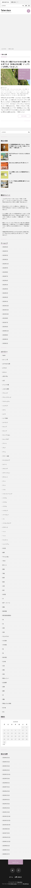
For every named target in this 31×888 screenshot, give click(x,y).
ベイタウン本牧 (8, 92)
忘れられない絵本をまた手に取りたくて (18, 162)
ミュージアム (5, 544)
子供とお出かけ (7, 93)
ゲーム (4, 451)
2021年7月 (5, 322)
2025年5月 (5, 255)
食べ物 (4, 707)
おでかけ (24, 72)
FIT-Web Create (12, 883)
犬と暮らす (14, 95)
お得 (8, 89)
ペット (23, 75)
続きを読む (24, 116)
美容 (3, 674)
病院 (3, 670)
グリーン (4, 443)
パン (3, 519)
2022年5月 (5, 284)
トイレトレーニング (7, 493)
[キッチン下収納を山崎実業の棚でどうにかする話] (4, 184)
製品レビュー (5, 678)
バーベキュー (5, 514)
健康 (3, 552)
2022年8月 (5, 272)
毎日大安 (8, 95)
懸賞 (3, 569)
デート (4, 481)
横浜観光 (3, 95)
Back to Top (15, 862)
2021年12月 (5, 305)
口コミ (24, 92)
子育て (4, 560)
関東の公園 (22, 95)
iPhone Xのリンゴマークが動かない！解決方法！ (14, 206)
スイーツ (4, 464)
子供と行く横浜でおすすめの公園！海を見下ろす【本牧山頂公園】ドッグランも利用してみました (15, 64)
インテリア (5, 405)
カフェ (4, 409)
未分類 (4, 594)
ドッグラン (23, 90)
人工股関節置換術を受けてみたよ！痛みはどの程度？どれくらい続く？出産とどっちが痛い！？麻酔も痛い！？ (19, 146)
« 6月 (3, 744)
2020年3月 (5, 343)
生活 (3, 665)
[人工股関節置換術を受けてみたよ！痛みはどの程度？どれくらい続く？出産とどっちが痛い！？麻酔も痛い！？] (4, 147)
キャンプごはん (6, 435)
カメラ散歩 (5, 418)
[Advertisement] (15, 31)
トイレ (4, 489)
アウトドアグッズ (6, 397)
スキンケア (5, 468)
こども (11, 89)
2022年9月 (5, 268)
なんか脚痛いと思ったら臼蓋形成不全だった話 (13, 213)
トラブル (4, 498)
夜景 (28, 92)
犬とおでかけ (5, 636)
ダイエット (5, 477)
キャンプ (4, 426)
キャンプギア (5, 439)
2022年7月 (5, 276)
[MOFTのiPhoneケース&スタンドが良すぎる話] (4, 156)
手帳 (3, 573)
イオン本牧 (24, 89)
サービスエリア (6, 460)
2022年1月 (5, 301)
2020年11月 (5, 330)
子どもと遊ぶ (5, 556)
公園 (22, 92)
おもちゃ (4, 372)
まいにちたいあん (17, 89)
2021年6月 (5, 326)
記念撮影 (4, 682)
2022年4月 (5, 289)
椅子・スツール (6, 602)
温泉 (3, 628)
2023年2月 (5, 259)
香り (3, 711)
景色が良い (13, 93)
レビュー (18, 92)
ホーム (11, 877)
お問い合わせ (18, 877)
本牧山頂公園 (23, 93)
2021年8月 (5, 318)
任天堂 (4, 548)
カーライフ (5, 422)
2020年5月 (5, 339)
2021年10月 (5, 314)
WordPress (26, 883)
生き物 (4, 661)
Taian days (6, 10)
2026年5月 (5, 251)
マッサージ (5, 540)
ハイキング (5, 510)
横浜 (27, 93)
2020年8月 (5, 335)
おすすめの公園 (25, 70)
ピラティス (5, 527)
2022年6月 (5, 280)
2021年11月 (5, 309)
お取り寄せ (5, 376)
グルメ (4, 447)
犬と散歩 (4, 640)
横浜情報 (4, 611)
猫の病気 (4, 657)
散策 (23, 78)
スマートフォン (6, 472)
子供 (2, 93)
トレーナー (17, 90)
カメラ (4, 414)
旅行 (3, 590)
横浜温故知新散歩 (6, 615)
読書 (3, 686)
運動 (3, 699)
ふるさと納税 (5, 389)
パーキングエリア (6, 523)
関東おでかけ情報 (6, 703)
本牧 (18, 93)
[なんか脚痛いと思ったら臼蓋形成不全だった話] (4, 175)
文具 (3, 586)
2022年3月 (5, 293)
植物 (3, 607)
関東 (19, 95)
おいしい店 (5, 359)
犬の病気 (4, 644)
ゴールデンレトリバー (9, 90)
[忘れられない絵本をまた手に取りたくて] (4, 165)
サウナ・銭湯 (5, 456)
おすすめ (4, 89)
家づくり (4, 565)
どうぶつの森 (5, 384)
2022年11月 (5, 263)
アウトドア (5, 393)
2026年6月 (5, 247)
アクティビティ (6, 401)
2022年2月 (5, 297)
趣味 (3, 691)
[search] (23, 5)
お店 (3, 380)
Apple (3, 355)
